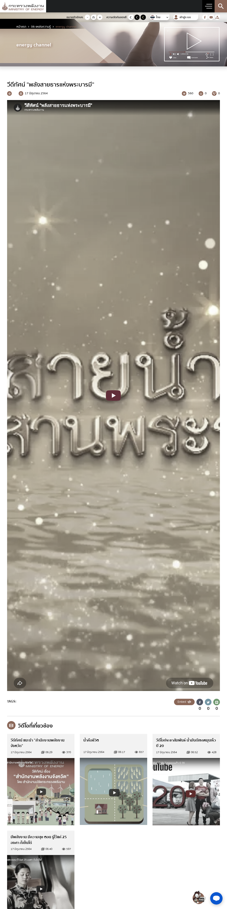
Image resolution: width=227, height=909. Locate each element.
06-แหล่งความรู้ (41, 27)
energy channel (66, 27)
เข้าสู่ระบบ (185, 17)
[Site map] (217, 17)
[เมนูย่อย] (208, 6)
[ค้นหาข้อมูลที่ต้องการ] (221, 6)
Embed (182, 702)
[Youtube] (211, 17)
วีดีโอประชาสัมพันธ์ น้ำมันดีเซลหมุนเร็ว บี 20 (186, 743)
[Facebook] (204, 17)
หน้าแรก (21, 27)
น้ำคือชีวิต (91, 740)
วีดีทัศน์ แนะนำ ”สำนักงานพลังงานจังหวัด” (38, 743)
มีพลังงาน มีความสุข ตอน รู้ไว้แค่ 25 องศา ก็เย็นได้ (39, 839)
